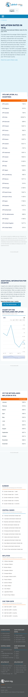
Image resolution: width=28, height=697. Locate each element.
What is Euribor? (6, 633)
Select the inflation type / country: (10, 301)
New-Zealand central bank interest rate (13, 543)
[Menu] (3, 16)
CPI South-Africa (7, 196)
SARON (17, 651)
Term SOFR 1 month (20, 639)
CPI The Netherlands (8, 214)
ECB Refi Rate (5, 655)
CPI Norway (5, 183)
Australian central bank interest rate (12, 518)
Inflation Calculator (8, 561)
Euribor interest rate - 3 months (11, 497)
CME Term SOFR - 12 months (10, 616)
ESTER (17, 653)
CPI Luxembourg (7, 174)
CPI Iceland (5, 143)
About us (9, 687)
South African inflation (9, 595)
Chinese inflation (8, 573)
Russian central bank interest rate (12, 546)
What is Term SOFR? (20, 637)
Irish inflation (7, 588)
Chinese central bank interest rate (12, 531)
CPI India (4, 148)
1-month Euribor (6, 635)
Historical (4, 20)
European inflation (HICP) (10, 576)
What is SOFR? (19, 635)
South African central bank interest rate (13, 549)
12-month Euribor (6, 639)
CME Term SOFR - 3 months (10, 610)
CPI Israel (4, 161)
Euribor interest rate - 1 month (11, 494)
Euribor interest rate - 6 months (11, 500)
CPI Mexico (5, 179)
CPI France (5, 130)
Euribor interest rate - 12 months (11, 503)
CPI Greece (5, 139)
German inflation (8, 582)
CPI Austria (5, 104)
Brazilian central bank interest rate (12, 521)
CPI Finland (5, 126)
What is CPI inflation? (7, 665)
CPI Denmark (5, 121)
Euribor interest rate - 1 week (11, 491)
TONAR (17, 658)
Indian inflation (7, 585)
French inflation (7, 579)
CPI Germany (6, 135)
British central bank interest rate (11, 524)
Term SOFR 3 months (20, 641)
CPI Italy (4, 165)
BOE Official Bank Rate (7, 653)
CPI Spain (5, 201)
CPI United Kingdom (7, 223)
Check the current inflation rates (9, 60)
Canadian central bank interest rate (12, 528)
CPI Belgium (5, 108)
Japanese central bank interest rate (12, 540)
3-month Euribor (6, 637)
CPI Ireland (5, 157)
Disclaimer (3, 687)
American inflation (8, 564)
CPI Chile (4, 117)
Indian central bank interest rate (11, 537)
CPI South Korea (6, 192)
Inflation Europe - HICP (21, 670)
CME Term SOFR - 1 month (10, 606)
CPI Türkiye (5, 218)
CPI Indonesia (6, 152)
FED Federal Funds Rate (7, 657)
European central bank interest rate (12, 534)
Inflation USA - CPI (6, 667)
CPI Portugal (5, 188)
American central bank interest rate (12, 515)
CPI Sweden (5, 205)
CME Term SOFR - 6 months (10, 613)
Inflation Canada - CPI (7, 673)
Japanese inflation (8, 591)
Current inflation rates (21, 665)
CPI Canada (5, 112)
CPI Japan (5, 170)
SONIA (17, 655)
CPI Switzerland (6, 210)
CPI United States (7, 227)
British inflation (7, 567)
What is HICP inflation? (21, 667)
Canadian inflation (8, 570)
